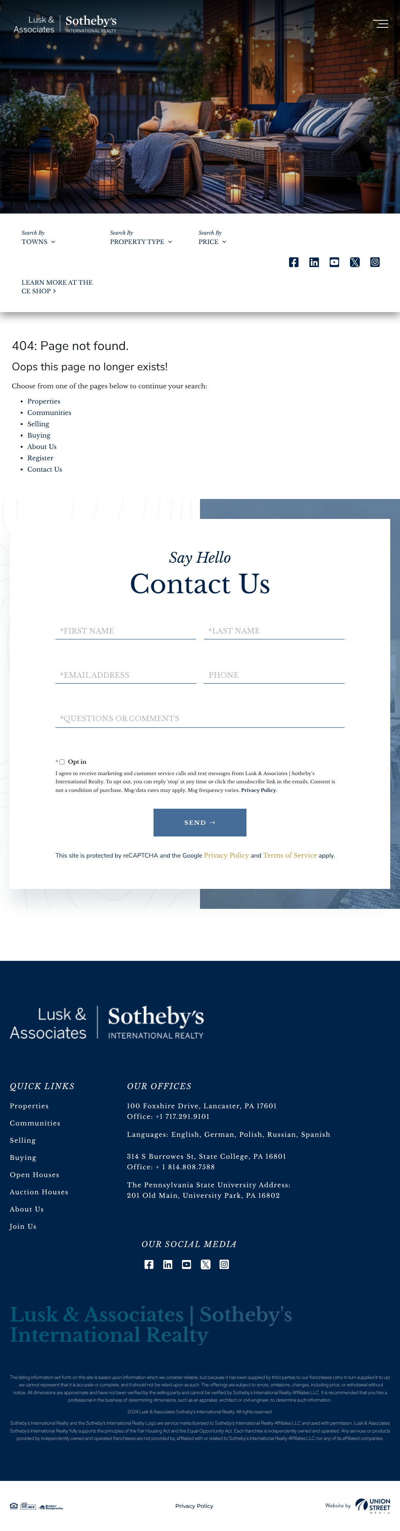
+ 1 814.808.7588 (185, 1167)
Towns (34, 242)
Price (208, 242)
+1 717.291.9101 (183, 1117)
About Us (42, 447)
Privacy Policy (258, 790)
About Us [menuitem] (27, 1209)
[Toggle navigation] (380, 24)
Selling (38, 424)
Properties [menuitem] (29, 1106)
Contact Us (44, 470)
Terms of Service (290, 856)
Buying (38, 436)
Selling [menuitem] (23, 1141)
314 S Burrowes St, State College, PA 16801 (206, 1157)
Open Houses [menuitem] (35, 1175)
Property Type (137, 242)
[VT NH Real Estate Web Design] (357, 1506)
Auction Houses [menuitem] (39, 1192)
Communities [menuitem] (35, 1123)
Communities (49, 413)
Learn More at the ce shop (57, 287)
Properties (44, 402)
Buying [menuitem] (23, 1158)
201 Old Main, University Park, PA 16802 (203, 1196)
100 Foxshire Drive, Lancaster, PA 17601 (202, 1106)
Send (195, 822)
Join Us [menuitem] (23, 1227)
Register (40, 458)
